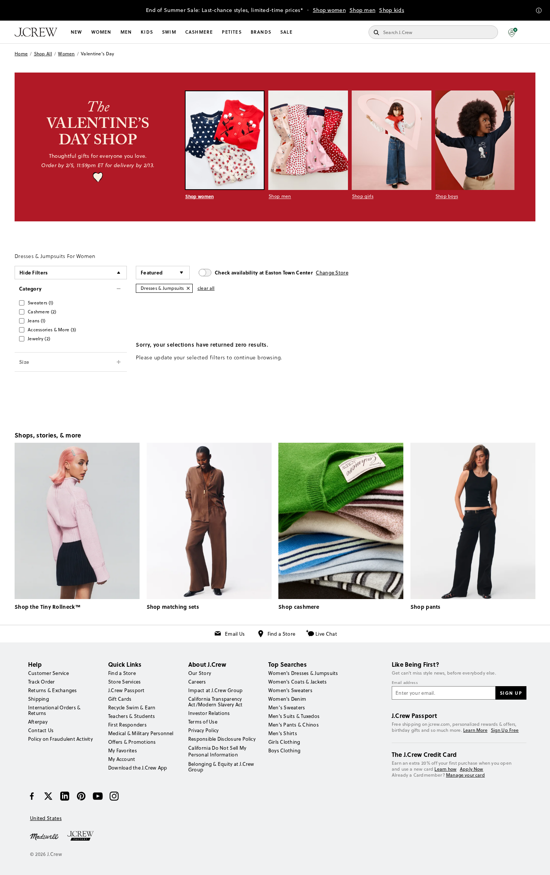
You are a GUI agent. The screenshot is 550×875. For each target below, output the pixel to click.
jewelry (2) (39, 338)
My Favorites (122, 750)
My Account (121, 759)
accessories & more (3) (52, 329)
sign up (511, 693)
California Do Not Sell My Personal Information (217, 751)
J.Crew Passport (126, 690)
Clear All (206, 288)
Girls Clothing (284, 742)
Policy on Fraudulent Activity (60, 739)
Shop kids (391, 10)
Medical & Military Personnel (141, 733)
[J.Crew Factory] (84, 836)
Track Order (41, 681)
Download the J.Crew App (137, 767)
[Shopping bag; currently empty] (531, 32)
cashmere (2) (42, 311)
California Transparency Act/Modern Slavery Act (215, 702)
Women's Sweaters (290, 690)
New (76, 32)
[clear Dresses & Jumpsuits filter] (188, 288)
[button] (512, 32)
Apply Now (471, 769)
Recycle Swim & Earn (132, 707)
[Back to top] (537, 862)
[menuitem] (76, 32)
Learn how (445, 769)
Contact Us (41, 730)
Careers (197, 681)
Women (101, 32)
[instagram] (114, 796)
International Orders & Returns (54, 710)
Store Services (124, 681)
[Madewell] (44, 836)
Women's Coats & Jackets (297, 681)
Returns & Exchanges (52, 690)
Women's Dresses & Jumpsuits (303, 673)
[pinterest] (81, 796)
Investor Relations (209, 713)
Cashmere (199, 32)
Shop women (329, 10)
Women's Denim (287, 699)
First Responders (127, 724)
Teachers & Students (131, 716)
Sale (286, 32)
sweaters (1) (41, 303)
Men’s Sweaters (286, 707)
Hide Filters (33, 272)
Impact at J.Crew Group (215, 690)
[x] (48, 796)
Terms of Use (202, 721)
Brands (261, 32)
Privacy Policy (203, 730)
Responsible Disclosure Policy (222, 739)
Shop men (362, 10)
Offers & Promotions (132, 742)
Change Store (332, 272)
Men (126, 32)
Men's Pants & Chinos (293, 724)
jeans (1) (37, 320)
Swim (169, 32)
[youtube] (97, 796)
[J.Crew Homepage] (36, 32)
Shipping (38, 699)
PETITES (231, 32)
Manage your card (465, 775)
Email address (405, 683)
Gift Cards (119, 699)
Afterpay (38, 721)
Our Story (199, 673)
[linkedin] (64, 796)
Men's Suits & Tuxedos (294, 716)
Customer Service (48, 673)
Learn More (475, 730)
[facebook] (32, 796)
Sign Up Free (505, 730)
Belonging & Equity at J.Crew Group (221, 767)
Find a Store (282, 633)
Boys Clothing (284, 750)
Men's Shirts (282, 733)
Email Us (235, 633)
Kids (147, 32)
